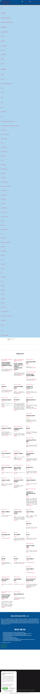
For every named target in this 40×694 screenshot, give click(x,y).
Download (2, 325)
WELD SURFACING (3, 13)
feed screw (2, 259)
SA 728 (1, 272)
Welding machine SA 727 (4, 164)
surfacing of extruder (3, 177)
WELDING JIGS (2, 36)
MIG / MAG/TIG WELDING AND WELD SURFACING (6, 83)
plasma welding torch (3, 320)
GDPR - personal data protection (4, 335)
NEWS (2, 116)
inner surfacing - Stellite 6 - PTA (4, 216)
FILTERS (2, 97)
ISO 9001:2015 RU (4, 647)
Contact (2, 330)
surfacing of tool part (6, 399)
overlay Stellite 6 (3, 294)
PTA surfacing (2, 79)
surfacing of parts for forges (4, 190)
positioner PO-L (29, 467)
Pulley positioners (3, 50)
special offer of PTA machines (4, 229)
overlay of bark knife (31, 480)
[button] (9, 690)
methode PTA (28, 419)
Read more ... (8, 370)
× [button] (15, 672)
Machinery (2, 107)
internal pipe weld (6, 534)
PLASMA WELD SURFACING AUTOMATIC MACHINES (7, 22)
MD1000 (3, 558)
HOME (2, 7)
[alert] (9, 682)
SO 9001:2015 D (4, 646)
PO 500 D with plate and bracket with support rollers (6, 596)
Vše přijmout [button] (5, 688)
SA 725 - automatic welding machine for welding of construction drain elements (18, 366)
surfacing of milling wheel (4, 138)
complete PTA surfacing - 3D (4, 151)
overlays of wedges (3, 203)
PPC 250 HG (2, 160)
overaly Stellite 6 (3, 285)
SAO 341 (28, 428)
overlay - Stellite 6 (6, 511)
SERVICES (2, 74)
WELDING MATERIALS (3, 69)
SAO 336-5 (4, 386)
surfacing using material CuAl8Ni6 (5, 134)
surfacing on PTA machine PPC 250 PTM (5, 186)
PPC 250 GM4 (2, 268)
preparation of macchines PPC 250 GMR (5, 242)
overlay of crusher (6, 480)
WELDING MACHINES (3, 27)
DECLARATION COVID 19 (4, 147)
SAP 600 (2, 281)
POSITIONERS (3, 41)
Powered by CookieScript (9, 691)
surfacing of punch (3, 173)
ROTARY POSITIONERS (3, 54)
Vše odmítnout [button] (12, 688)
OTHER (2, 102)
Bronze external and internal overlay (5, 311)
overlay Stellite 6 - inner (3, 307)
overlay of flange (2, 255)
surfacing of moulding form (4, 212)
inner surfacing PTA (3, 199)
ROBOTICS (2, 63)
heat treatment (2, 92)
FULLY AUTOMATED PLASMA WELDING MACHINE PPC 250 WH (8, 121)
